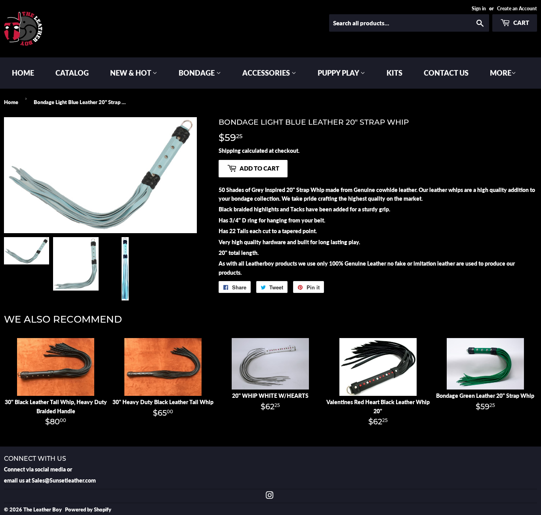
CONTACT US (446, 72)
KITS (394, 72)
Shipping (230, 150)
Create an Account (517, 8)
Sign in (479, 8)
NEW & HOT (131, 72)
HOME (23, 72)
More (500, 72)
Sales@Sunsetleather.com (64, 480)
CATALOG (72, 72)
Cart (520, 22)
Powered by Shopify (88, 509)
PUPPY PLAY (339, 72)
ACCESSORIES (266, 72)
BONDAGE (197, 72)
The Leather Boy (42, 509)
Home (11, 102)
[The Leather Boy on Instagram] (270, 496)
